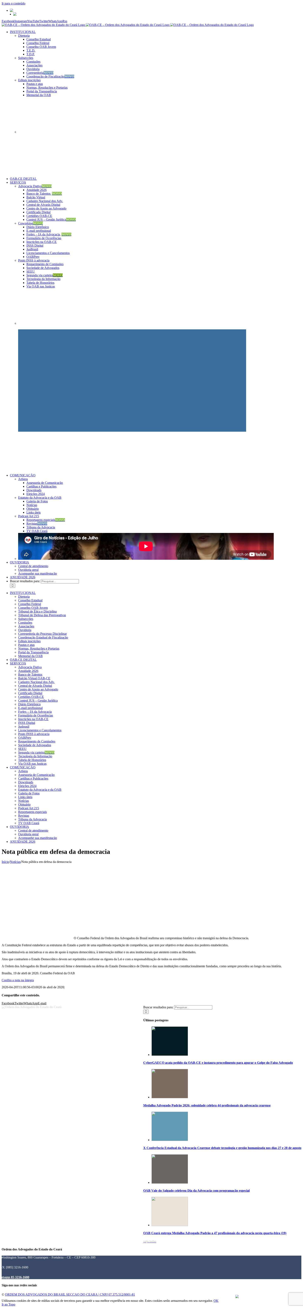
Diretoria (24, 35)
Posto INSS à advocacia (33, 260)
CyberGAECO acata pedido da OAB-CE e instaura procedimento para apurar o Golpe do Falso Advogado (218, 1062)
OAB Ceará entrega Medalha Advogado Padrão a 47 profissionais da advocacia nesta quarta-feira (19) (214, 1233)
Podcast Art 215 (28, 516)
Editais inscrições (29, 80)
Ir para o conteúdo (13, 3)
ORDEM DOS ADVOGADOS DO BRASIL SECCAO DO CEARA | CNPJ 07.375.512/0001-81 (70, 1294)
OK (216, 1300)
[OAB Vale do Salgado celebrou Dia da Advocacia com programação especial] (170, 1182)
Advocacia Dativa (35, 186)
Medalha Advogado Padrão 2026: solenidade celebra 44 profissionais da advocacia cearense (207, 1105)
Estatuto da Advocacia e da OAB (39, 497)
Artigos (23, 479)
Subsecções (25, 58)
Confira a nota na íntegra (18, 980)
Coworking (30, 223)
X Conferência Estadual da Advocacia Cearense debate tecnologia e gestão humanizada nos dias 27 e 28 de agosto (222, 1148)
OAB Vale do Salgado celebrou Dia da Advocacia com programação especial (196, 1190)
